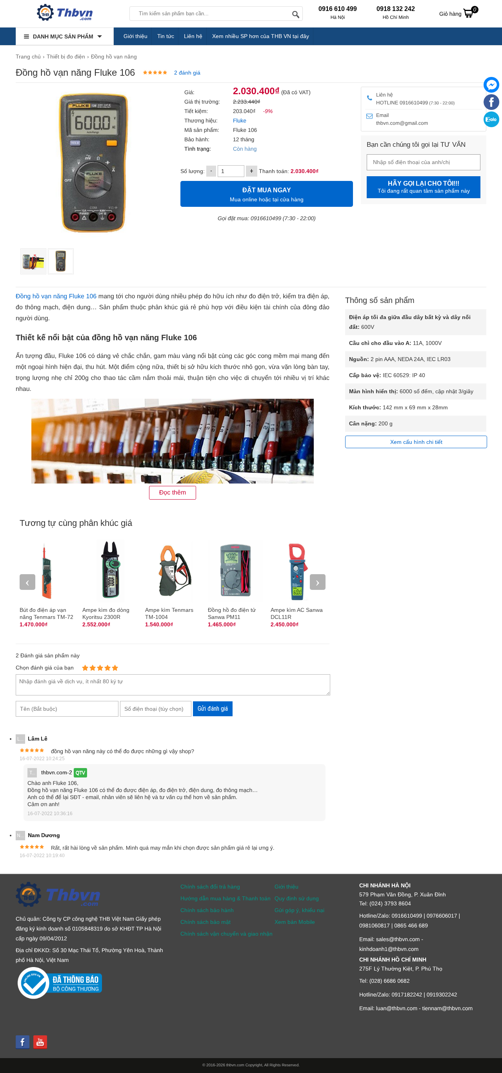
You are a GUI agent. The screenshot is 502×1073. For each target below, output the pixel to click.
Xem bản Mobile (295, 922)
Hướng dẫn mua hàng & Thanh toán (225, 898)
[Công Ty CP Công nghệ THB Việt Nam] (65, 14)
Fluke (238, 120)
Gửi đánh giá (213, 708)
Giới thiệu (135, 36)
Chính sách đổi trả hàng (210, 886)
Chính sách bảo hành (207, 910)
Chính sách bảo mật (205, 922)
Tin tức (165, 36)
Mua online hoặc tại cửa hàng (267, 195)
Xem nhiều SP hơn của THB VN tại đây (260, 36)
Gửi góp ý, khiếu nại (299, 910)
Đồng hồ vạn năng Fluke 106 (56, 296)
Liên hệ (193, 36)
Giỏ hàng (457, 11)
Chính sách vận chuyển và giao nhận (226, 934)
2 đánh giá (187, 72)
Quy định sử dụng (297, 898)
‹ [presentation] (27, 581)
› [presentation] (317, 581)
